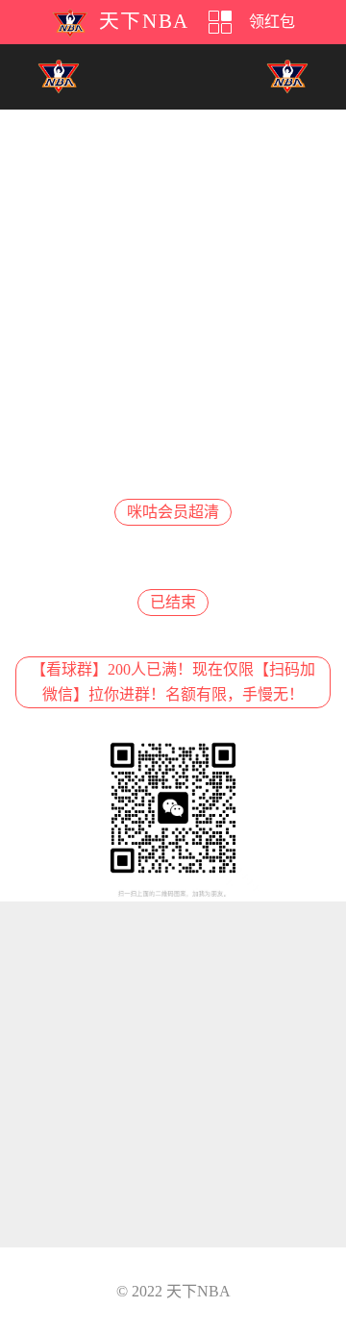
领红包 (272, 21)
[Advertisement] (173, 283)
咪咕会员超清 (173, 512)
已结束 (173, 602)
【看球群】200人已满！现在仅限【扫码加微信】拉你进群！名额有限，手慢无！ (173, 682)
